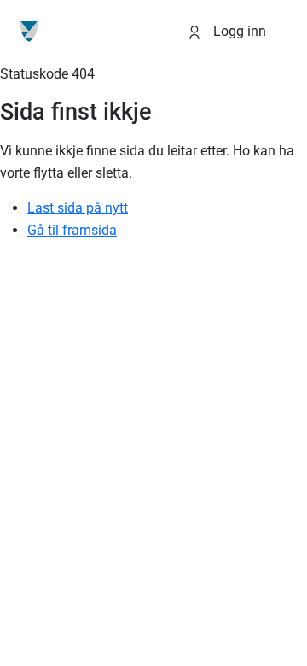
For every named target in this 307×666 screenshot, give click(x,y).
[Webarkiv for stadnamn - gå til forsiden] (29, 31)
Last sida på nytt (77, 208)
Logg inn (238, 31)
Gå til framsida (72, 230)
